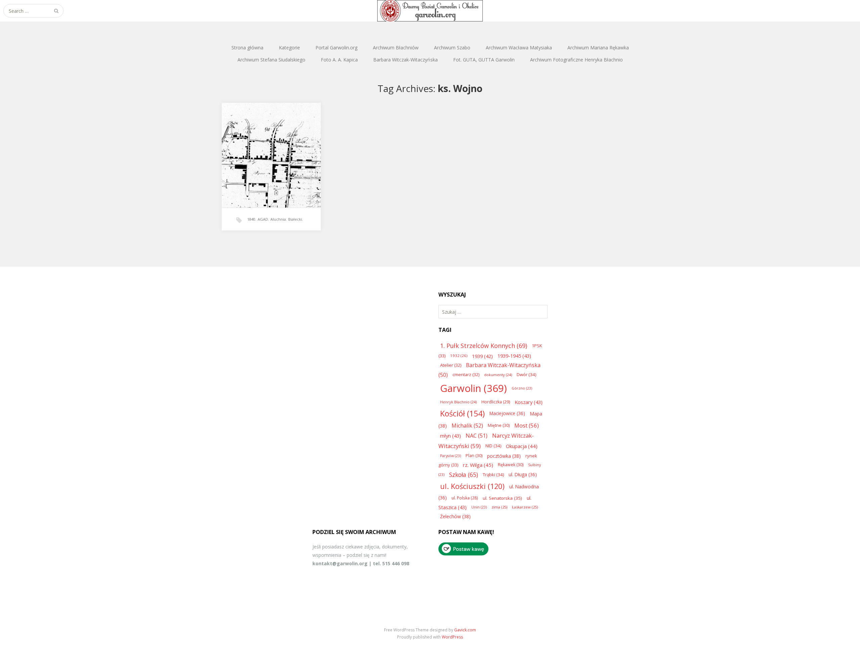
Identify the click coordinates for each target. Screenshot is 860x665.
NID (493, 446)
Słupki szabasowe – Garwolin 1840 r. (271, 148)
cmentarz (466, 374)
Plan (474, 455)
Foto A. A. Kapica (339, 59)
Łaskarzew (525, 506)
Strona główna (247, 47)
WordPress (452, 637)
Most (526, 425)
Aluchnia (278, 219)
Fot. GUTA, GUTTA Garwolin (484, 59)
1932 (458, 355)
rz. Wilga (478, 464)
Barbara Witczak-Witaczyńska (405, 59)
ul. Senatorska (502, 498)
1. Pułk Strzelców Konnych (483, 346)
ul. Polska (465, 497)
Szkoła (463, 475)
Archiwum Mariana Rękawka (598, 47)
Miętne (499, 425)
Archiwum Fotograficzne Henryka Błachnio (576, 59)
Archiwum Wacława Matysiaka (519, 47)
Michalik (467, 425)
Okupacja (522, 446)
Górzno (522, 388)
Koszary (529, 402)
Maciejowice (507, 413)
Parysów (450, 455)
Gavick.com (465, 630)
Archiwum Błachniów (396, 47)
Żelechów (455, 516)
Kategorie (289, 47)
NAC (476, 435)
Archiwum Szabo (452, 47)
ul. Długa (523, 474)
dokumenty (498, 374)
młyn (450, 435)
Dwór (526, 374)
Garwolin (473, 388)
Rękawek (510, 465)
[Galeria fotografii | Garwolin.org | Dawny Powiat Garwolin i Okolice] (430, 10)
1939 (482, 356)
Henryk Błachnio (458, 401)
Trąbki (493, 475)
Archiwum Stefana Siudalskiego (271, 59)
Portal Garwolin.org (336, 47)
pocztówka (504, 456)
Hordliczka (495, 402)
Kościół (462, 413)
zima (499, 506)
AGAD (263, 219)
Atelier (450, 365)
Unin (479, 507)
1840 (251, 219)
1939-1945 (514, 355)
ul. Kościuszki (472, 486)
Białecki (295, 219)
